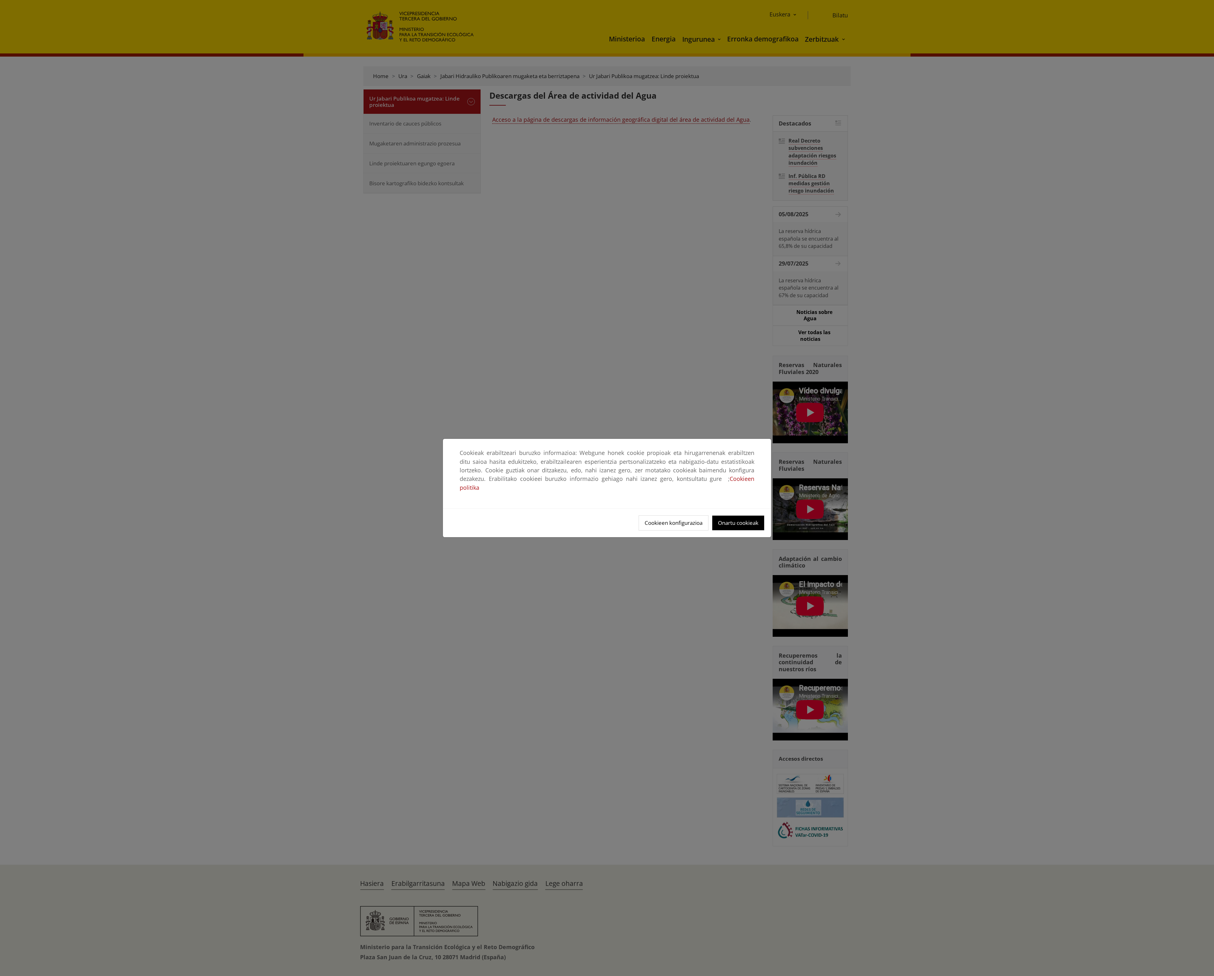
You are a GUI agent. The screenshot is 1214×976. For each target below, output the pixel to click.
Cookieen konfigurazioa (673, 522)
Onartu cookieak (738, 522)
